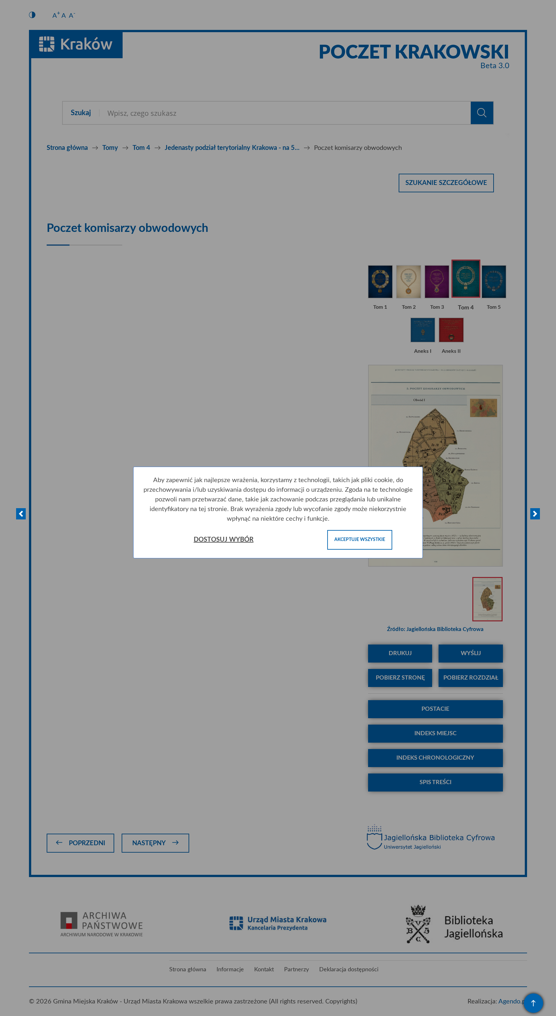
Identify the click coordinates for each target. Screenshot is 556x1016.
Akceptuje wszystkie (359, 539)
